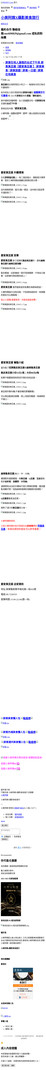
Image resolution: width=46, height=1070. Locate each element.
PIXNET (10, 1036)
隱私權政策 (39, 1036)
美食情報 (19, 43)
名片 (7, 53)
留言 (22, 808)
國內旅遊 (18, 814)
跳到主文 (4, 24)
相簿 (7, 47)
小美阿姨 (4, 795)
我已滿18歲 (5, 1065)
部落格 (8, 50)
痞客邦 (17, 808)
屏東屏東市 (19, 817)
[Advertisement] (23, 145)
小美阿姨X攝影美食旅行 (20, 18)
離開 (12, 1065)
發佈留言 (5, 839)
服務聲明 (24, 1038)
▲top (3, 821)
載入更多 (5, 825)
